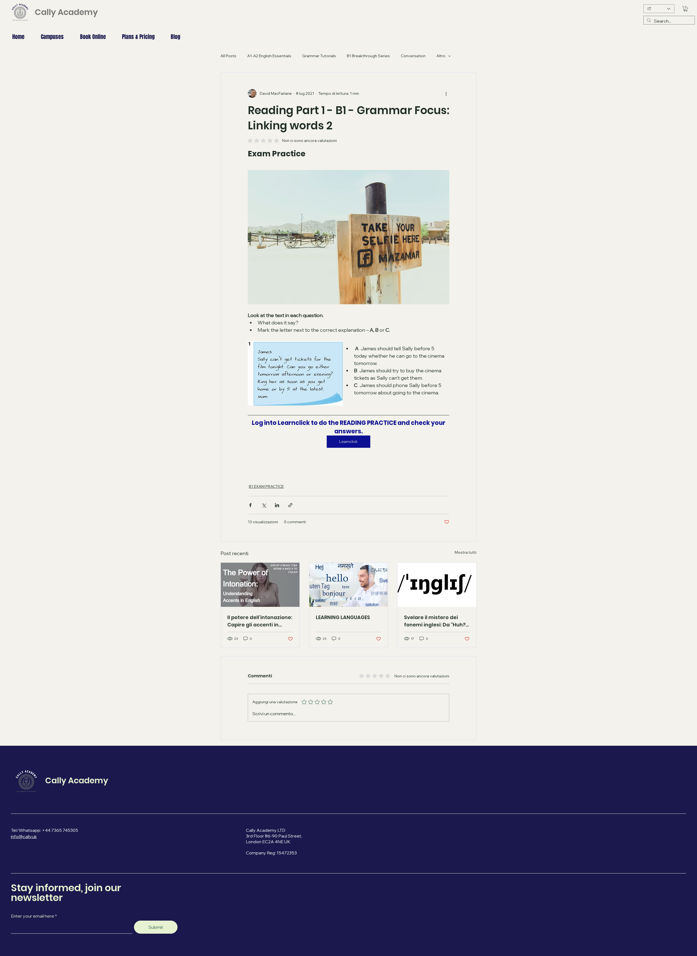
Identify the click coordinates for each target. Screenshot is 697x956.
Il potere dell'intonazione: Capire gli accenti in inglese (259, 621)
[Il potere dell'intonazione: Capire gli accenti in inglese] (260, 585)
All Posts (228, 55)
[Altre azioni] (446, 93)
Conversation (413, 55)
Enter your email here (32, 916)
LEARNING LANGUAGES (343, 617)
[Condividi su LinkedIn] (277, 505)
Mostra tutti (465, 552)
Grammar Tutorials (319, 55)
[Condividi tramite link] (290, 505)
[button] (685, 8)
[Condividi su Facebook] (250, 505)
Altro (440, 55)
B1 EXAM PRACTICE (266, 486)
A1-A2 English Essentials (269, 55)
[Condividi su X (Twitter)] (263, 505)
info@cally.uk (24, 836)
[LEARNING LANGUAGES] (348, 585)
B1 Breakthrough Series (368, 55)
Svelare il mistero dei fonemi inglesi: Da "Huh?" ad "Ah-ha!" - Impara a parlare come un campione (435, 621)
